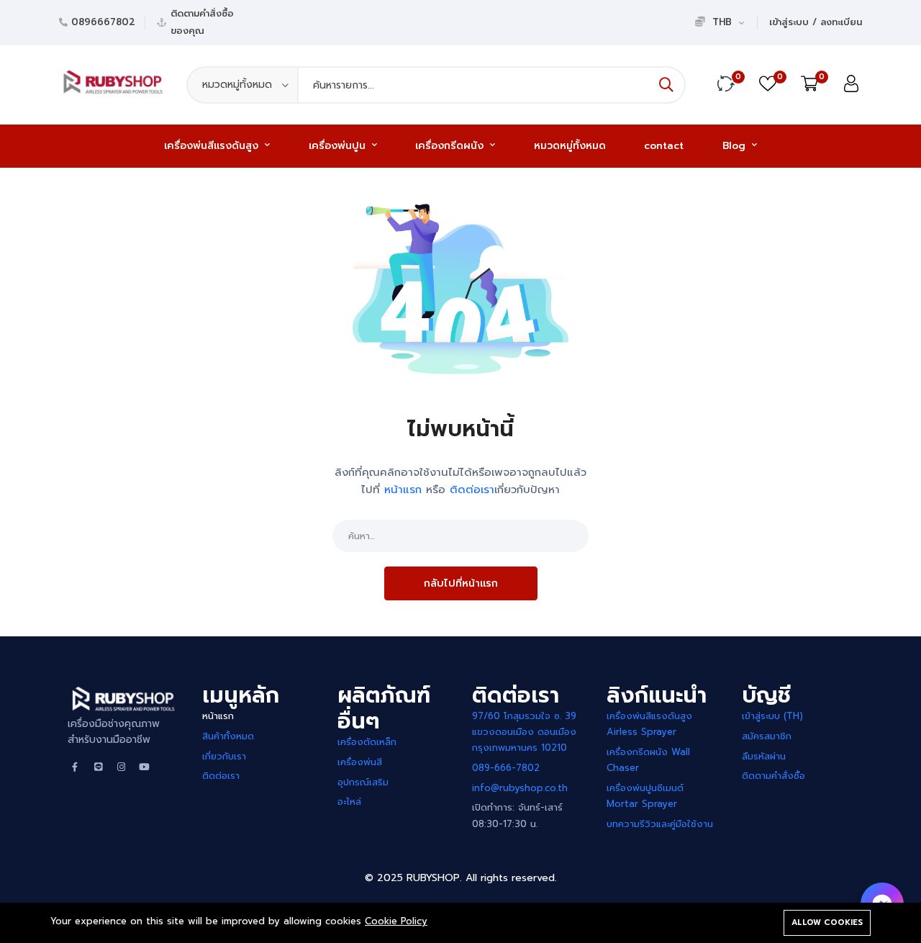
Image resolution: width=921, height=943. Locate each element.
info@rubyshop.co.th (520, 788)
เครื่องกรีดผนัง (451, 145)
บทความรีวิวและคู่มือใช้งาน (660, 824)
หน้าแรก (218, 716)
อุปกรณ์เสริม (363, 782)
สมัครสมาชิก (766, 736)
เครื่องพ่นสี (359, 762)
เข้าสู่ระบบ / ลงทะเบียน (815, 22)
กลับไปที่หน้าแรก (461, 583)
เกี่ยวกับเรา (224, 756)
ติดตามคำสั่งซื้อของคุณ (202, 21)
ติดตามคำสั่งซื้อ (773, 775)
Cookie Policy (396, 921)
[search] (666, 85)
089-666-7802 (506, 768)
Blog (735, 145)
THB (722, 22)
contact (664, 145)
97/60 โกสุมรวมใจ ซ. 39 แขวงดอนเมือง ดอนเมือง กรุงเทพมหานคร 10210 (524, 731)
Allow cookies (827, 922)
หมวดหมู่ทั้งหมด (570, 145)
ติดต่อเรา (472, 489)
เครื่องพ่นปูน (339, 145)
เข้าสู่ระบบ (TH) (772, 716)
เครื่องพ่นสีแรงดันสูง (213, 145)
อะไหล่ (349, 801)
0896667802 (103, 22)
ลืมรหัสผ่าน (764, 756)
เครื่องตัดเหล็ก (366, 742)
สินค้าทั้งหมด (228, 736)
